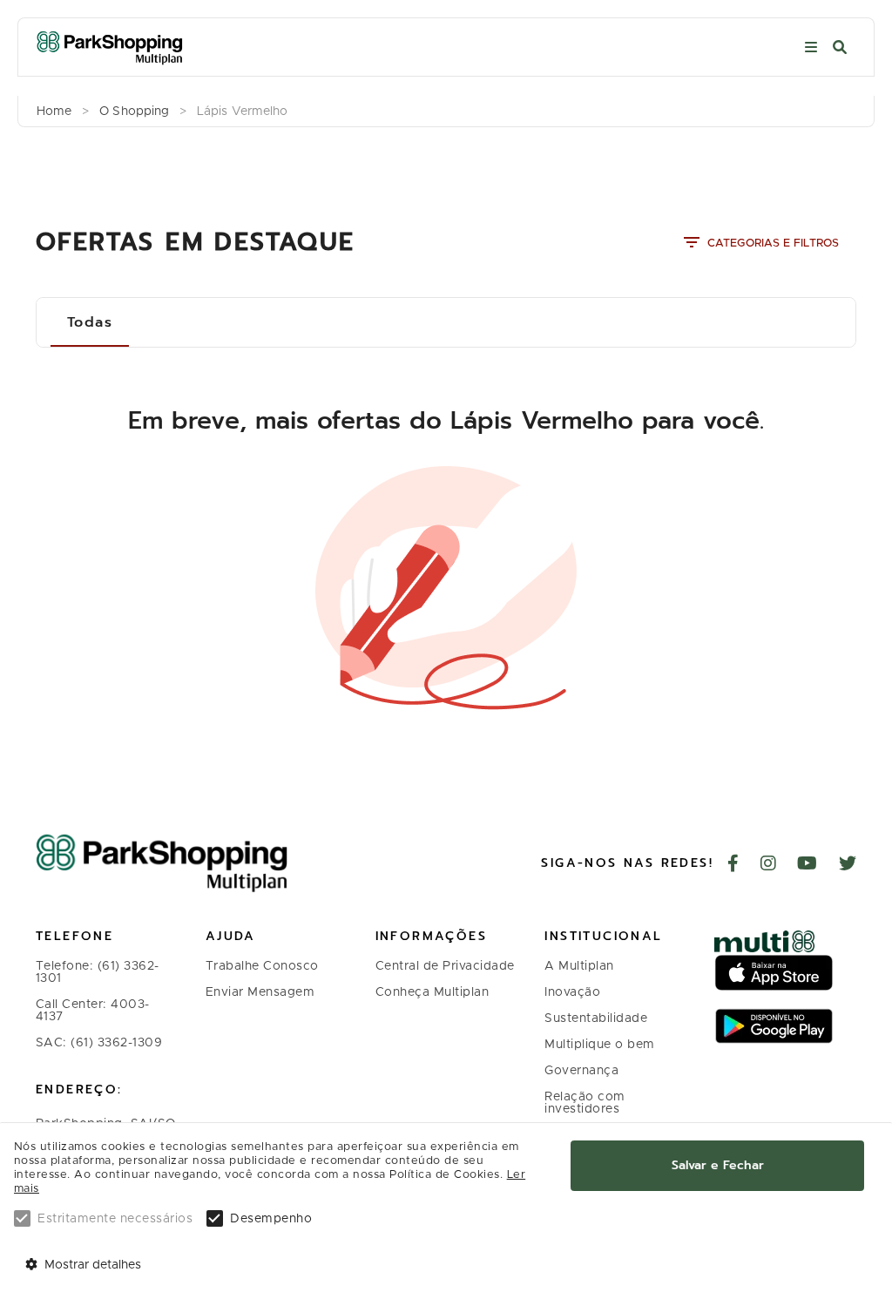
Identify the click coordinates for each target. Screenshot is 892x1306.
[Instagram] (768, 865)
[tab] (90, 322)
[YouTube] (807, 865)
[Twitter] (848, 865)
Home (54, 111)
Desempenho (271, 1219)
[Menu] (811, 47)
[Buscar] (840, 47)
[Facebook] (733, 865)
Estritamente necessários (115, 1219)
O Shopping (134, 111)
